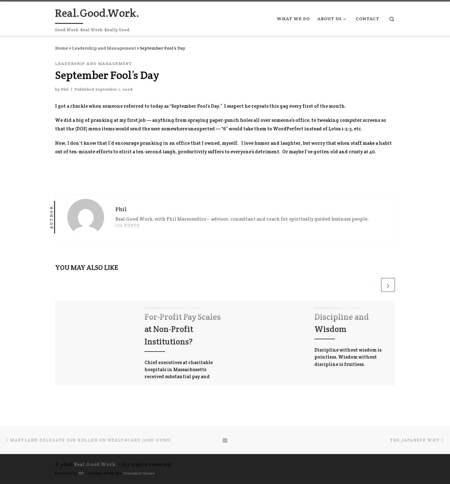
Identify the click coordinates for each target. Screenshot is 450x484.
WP (81, 473)
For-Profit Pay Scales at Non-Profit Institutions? (182, 329)
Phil (65, 89)
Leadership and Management (104, 48)
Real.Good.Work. (95, 464)
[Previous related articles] (373, 285)
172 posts (127, 225)
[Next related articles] (388, 285)
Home (61, 48)
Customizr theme (139, 473)
